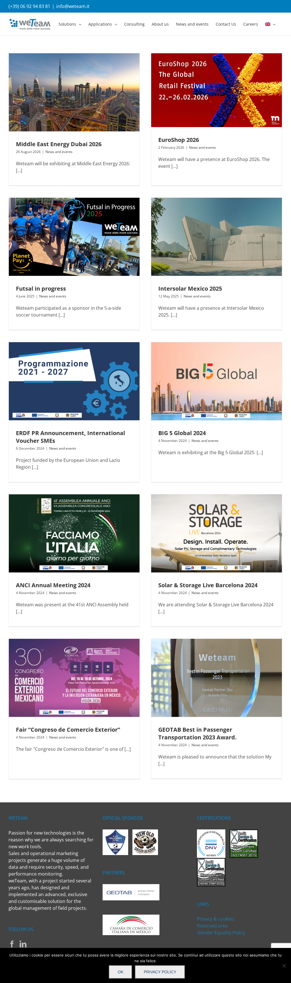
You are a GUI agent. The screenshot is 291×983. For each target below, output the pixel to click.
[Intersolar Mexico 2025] (216, 237)
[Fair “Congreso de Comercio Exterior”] (74, 678)
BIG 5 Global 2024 (182, 433)
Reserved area (212, 926)
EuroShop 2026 (178, 140)
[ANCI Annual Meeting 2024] (74, 533)
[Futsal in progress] (74, 237)
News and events (58, 151)
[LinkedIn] (23, 944)
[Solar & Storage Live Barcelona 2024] (216, 533)
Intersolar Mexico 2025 (190, 288)
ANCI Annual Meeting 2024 (53, 585)
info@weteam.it (73, 6)
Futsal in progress (41, 288)
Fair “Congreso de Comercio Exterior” (68, 729)
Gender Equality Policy (221, 932)
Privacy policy (160, 972)
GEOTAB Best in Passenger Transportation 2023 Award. (197, 733)
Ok (120, 972)
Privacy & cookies (215, 919)
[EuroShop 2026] (216, 90)
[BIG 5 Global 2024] (216, 381)
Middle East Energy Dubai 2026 (58, 144)
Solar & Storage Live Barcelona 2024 (207, 585)
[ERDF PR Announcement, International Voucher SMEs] (74, 381)
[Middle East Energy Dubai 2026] (74, 92)
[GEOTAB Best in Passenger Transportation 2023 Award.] (216, 678)
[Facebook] (12, 944)
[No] (284, 965)
